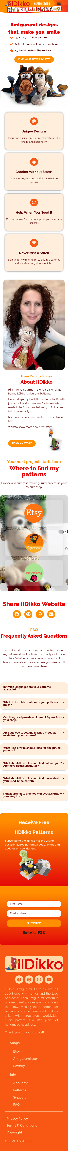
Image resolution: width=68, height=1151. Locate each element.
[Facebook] (19, 979)
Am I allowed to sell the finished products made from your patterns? (29, 734)
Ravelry (19, 1066)
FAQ (16, 1105)
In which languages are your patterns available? (27, 688)
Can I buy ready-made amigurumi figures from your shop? (32, 719)
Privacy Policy (17, 1119)
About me (21, 1083)
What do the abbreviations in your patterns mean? (30, 703)
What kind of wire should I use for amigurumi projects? (32, 749)
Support (19, 1097)
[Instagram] (39, 979)
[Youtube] (49, 979)
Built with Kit (34, 932)
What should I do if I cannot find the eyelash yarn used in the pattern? (31, 780)
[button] (59, 3)
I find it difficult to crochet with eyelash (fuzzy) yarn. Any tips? (32, 795)
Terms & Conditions (22, 1125)
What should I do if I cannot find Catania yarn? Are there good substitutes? (32, 764)
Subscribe (42, 3)
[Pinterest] (29, 979)
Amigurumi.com (25, 1059)
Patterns (19, 1090)
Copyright (14, 1132)
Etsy (16, 1051)
